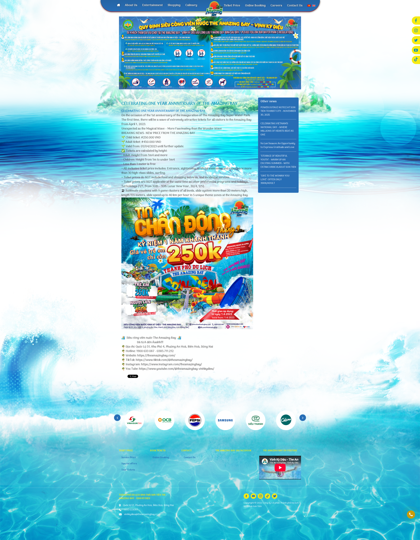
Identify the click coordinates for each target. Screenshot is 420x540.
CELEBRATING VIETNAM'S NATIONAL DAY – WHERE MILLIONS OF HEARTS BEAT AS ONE (277, 129)
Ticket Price (232, 5)
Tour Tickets (128, 470)
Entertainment (152, 5)
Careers (276, 5)
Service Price (128, 458)
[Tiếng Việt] (309, 6)
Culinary (191, 5)
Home (118, 5)
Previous (117, 417)
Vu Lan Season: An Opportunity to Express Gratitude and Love (278, 145)
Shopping (174, 5)
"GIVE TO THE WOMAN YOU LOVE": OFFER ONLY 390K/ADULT (275, 179)
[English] (313, 6)
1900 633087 (411, 514)
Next (302, 417)
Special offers (129, 464)
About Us (131, 5)
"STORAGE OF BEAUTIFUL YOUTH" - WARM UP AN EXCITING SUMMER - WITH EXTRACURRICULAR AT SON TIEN (278, 161)
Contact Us (295, 5)
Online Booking (255, 5)
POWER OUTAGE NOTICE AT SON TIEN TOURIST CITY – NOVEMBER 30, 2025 (278, 111)
